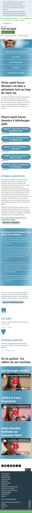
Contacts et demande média (9, 486)
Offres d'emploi (15, 20)
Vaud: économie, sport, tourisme (11, 502)
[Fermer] (30, 2)
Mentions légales (6, 492)
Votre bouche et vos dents (16, 51)
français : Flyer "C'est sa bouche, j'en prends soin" (16, 130)
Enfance (16, 67)
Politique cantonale (16, 72)
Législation (8, 20)
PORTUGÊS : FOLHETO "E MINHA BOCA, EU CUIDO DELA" (16, 166)
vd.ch (2, 35)
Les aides (16, 56)
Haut (27, 469)
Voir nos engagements (7, 350)
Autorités (3, 20)
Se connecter (6, 23)
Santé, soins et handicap (10, 35)
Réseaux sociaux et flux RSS (9, 490)
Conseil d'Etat (5, 475)
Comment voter (5, 479)
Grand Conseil (5, 473)
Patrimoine (4, 506)
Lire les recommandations (13, 302)
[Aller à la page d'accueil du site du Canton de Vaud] (16, 28)
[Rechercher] (29, 23)
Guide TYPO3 (5, 494)
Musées (3, 504)
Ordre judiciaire (5, 477)
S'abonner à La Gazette (8, 488)
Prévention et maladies (22, 35)
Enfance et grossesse (11, 223)
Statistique (4, 485)
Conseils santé (16, 62)
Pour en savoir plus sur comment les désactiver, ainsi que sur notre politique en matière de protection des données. (14, 13)
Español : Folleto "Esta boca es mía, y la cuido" (16, 157)
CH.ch (3, 508)
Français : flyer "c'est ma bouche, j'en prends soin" (16, 139)
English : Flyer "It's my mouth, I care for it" (16, 148)
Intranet (3, 496)
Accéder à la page (6, 327)
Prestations (22, 20)
